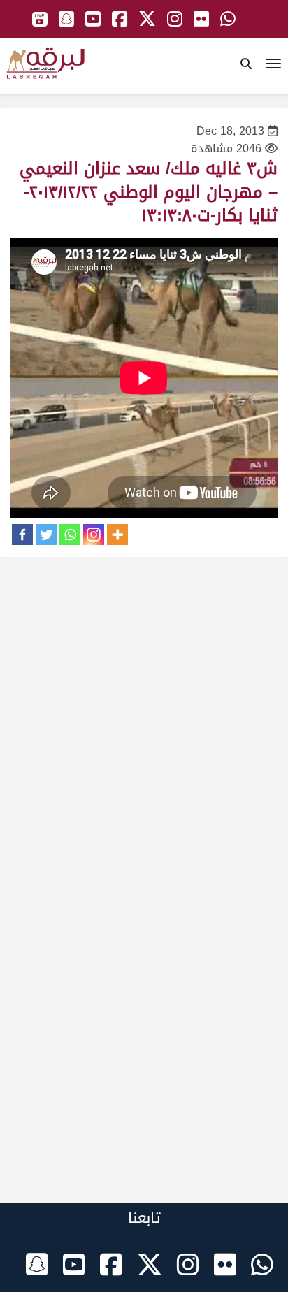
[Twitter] (46, 534)
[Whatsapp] (69, 534)
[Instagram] (93, 534)
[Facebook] (22, 534)
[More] (117, 534)
